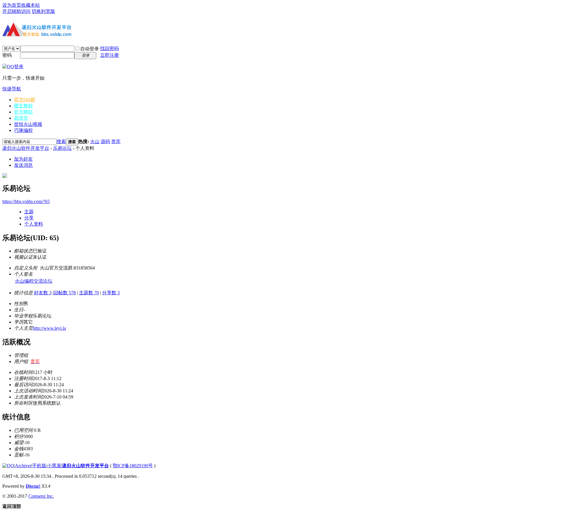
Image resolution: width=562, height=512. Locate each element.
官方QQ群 (24, 99)
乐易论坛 (62, 148)
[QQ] (8, 465)
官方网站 (23, 111)
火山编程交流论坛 (33, 281)
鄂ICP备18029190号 (133, 465)
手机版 (39, 465)
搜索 (61, 141)
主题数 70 (89, 292)
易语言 (21, 118)
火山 (95, 141)
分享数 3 (111, 292)
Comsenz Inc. (41, 496)
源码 (105, 141)
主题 (29, 211)
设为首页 (11, 5)
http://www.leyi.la (49, 328)
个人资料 (33, 223)
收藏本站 (30, 5)
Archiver (23, 465)
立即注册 (109, 55)
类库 (116, 141)
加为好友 (23, 159)
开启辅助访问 (16, 11)
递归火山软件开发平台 (25, 148)
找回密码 (109, 48)
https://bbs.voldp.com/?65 (26, 201)
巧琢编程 (23, 130)
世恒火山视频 (28, 124)
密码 (7, 55)
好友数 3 (43, 292)
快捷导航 (11, 88)
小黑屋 (54, 465)
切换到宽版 (43, 11)
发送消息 (23, 165)
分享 (29, 217)
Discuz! (33, 486)
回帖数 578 (65, 292)
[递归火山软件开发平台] (37, 37)
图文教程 (23, 105)
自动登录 (89, 48)
